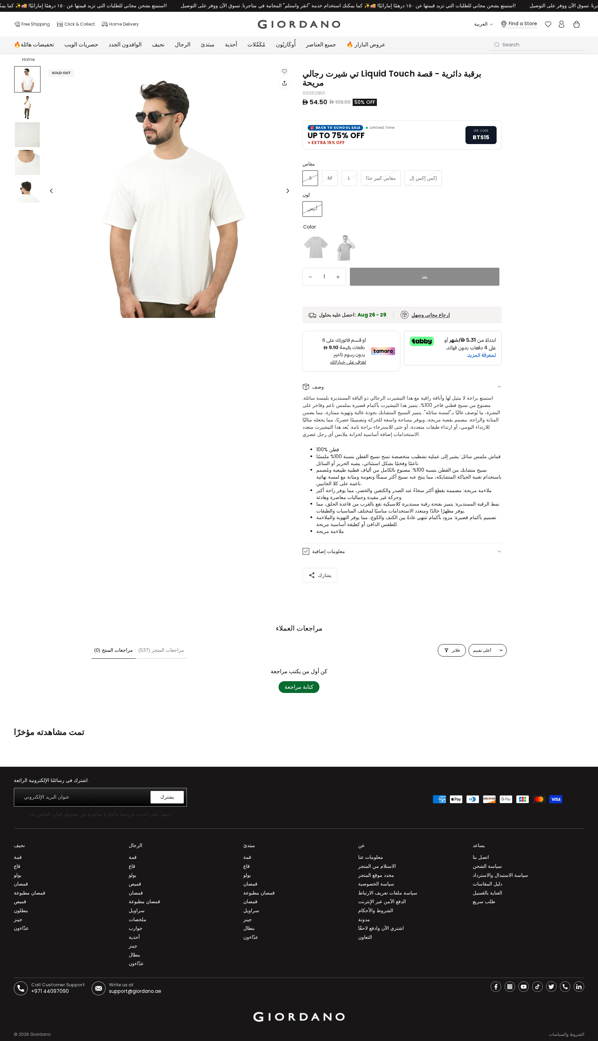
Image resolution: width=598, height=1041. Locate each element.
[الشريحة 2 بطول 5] (27, 107)
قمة (18, 857)
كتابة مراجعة (299, 687)
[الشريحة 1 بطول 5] (27, 79)
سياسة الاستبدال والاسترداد (500, 875)
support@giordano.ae (135, 991)
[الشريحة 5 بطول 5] (27, 190)
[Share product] (284, 83)
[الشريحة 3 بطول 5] (27, 134)
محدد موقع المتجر (376, 875)
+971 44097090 (50, 991)
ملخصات (137, 919)
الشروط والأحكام (375, 910)
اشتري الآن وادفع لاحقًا (381, 928)
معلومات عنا (370, 857)
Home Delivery (124, 24)
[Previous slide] (49, 191)
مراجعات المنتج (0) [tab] (113, 650)
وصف (318, 386)
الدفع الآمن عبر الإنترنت (382, 901)
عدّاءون (21, 928)
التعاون (365, 937)
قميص (20, 901)
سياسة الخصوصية (376, 883)
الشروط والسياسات (566, 1034)
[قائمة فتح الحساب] (561, 24)
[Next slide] (290, 191)
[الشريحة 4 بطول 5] (27, 162)
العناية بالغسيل (487, 892)
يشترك (167, 796)
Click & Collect (79, 24)
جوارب (136, 928)
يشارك (325, 575)
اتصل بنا (481, 857)
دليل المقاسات (487, 883)
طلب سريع (484, 901)
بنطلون (21, 910)
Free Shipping (35, 24)
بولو (17, 875)
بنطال (134, 954)
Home (28, 59)
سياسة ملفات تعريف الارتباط (387, 892)
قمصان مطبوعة (29, 892)
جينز (18, 919)
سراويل (137, 910)
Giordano (40, 1034)
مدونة (364, 919)
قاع (17, 866)
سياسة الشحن (487, 866)
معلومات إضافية (328, 551)
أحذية (134, 937)
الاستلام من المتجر (377, 866)
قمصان (21, 883)
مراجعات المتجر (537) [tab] (161, 650)
